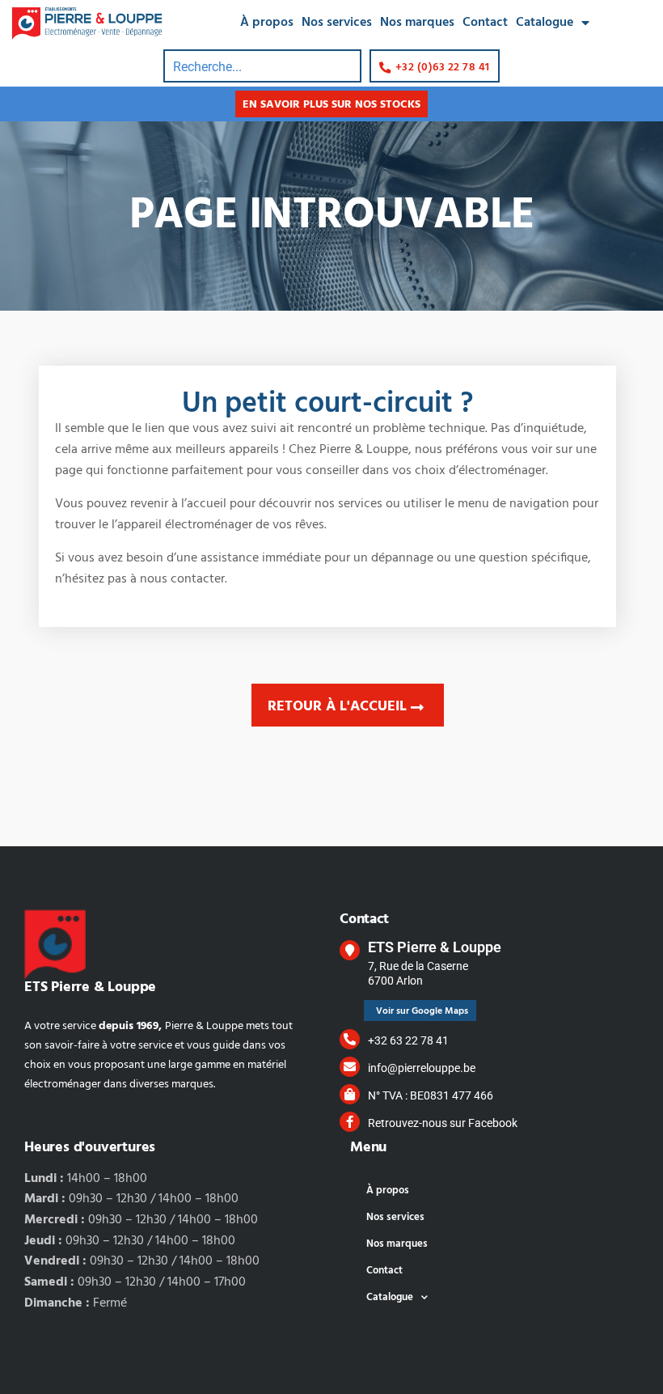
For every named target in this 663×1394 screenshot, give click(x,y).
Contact (485, 22)
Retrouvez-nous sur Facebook (442, 1122)
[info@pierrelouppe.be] (350, 1067)
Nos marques (417, 22)
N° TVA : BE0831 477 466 (430, 1095)
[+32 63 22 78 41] (350, 1039)
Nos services (337, 22)
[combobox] (262, 66)
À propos (266, 22)
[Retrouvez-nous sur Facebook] (350, 1122)
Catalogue (544, 22)
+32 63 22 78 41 (408, 1040)
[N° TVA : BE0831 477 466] (350, 1094)
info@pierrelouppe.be (421, 1067)
